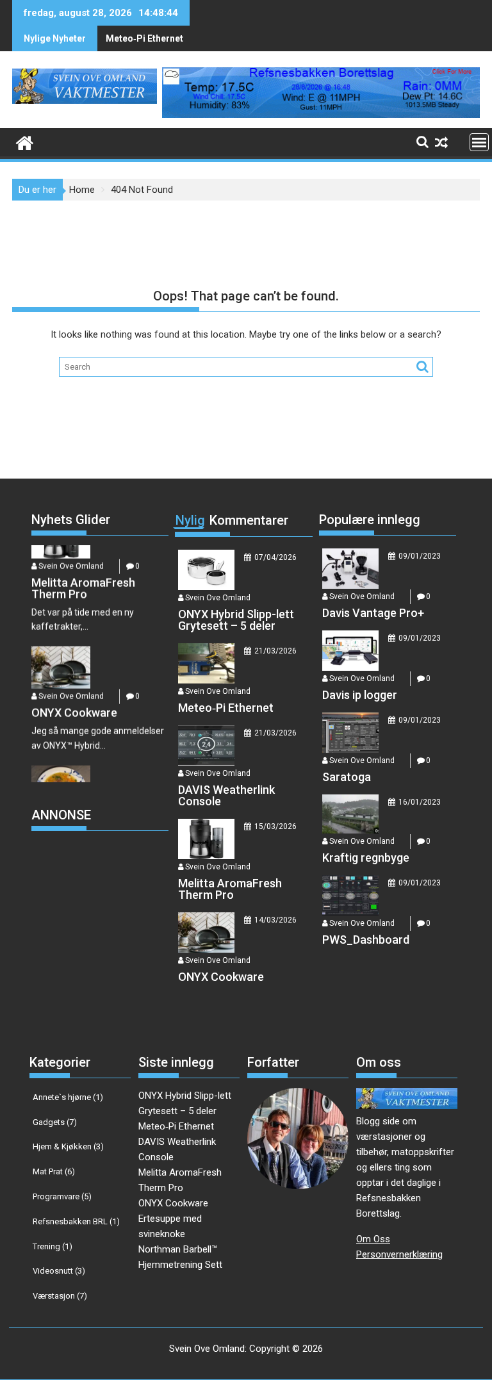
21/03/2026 (275, 650)
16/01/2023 (419, 802)
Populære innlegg (369, 519)
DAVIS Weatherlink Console (164, 38)
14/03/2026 (275, 920)
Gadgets (55, 1122)
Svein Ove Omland (71, 669)
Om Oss (373, 1239)
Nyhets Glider (70, 519)
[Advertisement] (127, 937)
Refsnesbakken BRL (76, 1221)
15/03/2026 (275, 826)
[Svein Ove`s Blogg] (25, 141)
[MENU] (479, 142)
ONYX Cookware (173, 1203)
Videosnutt (59, 1271)
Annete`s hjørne (68, 1097)
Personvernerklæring (399, 1254)
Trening (52, 1246)
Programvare (62, 1196)
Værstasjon (60, 1296)
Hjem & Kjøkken (68, 1146)
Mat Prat (54, 1171)
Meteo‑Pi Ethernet (176, 1126)
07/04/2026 (275, 557)
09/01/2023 (419, 556)
